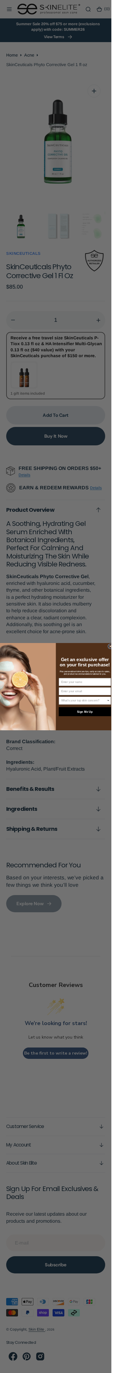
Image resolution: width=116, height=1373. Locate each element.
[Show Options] (108, 700)
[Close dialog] (110, 646)
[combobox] (84, 700)
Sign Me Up (84, 711)
